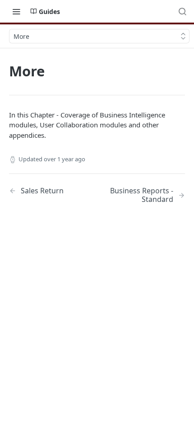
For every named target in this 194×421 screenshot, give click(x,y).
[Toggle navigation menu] (16, 11)
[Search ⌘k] (182, 11)
